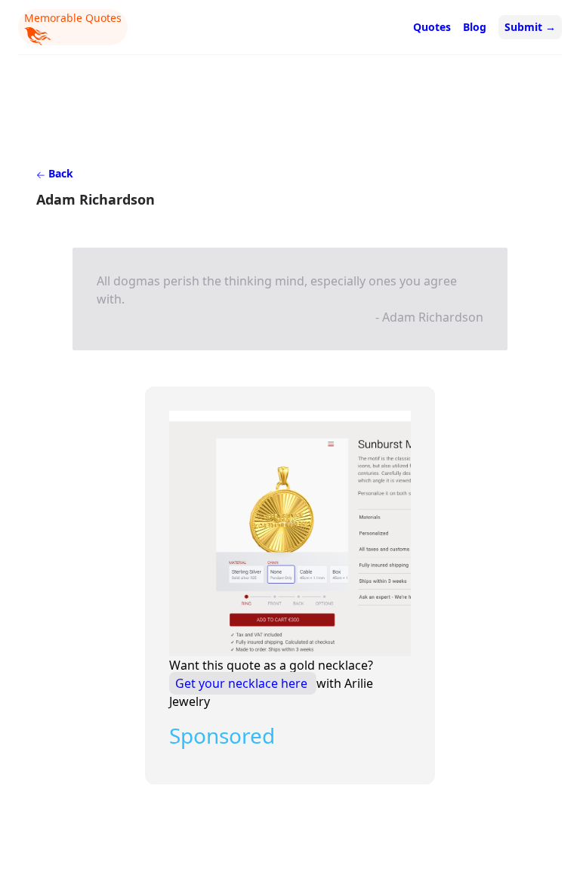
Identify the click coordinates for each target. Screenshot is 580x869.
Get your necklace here (242, 683)
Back (59, 173)
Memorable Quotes (73, 18)
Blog (474, 27)
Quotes (432, 27)
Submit (530, 27)
